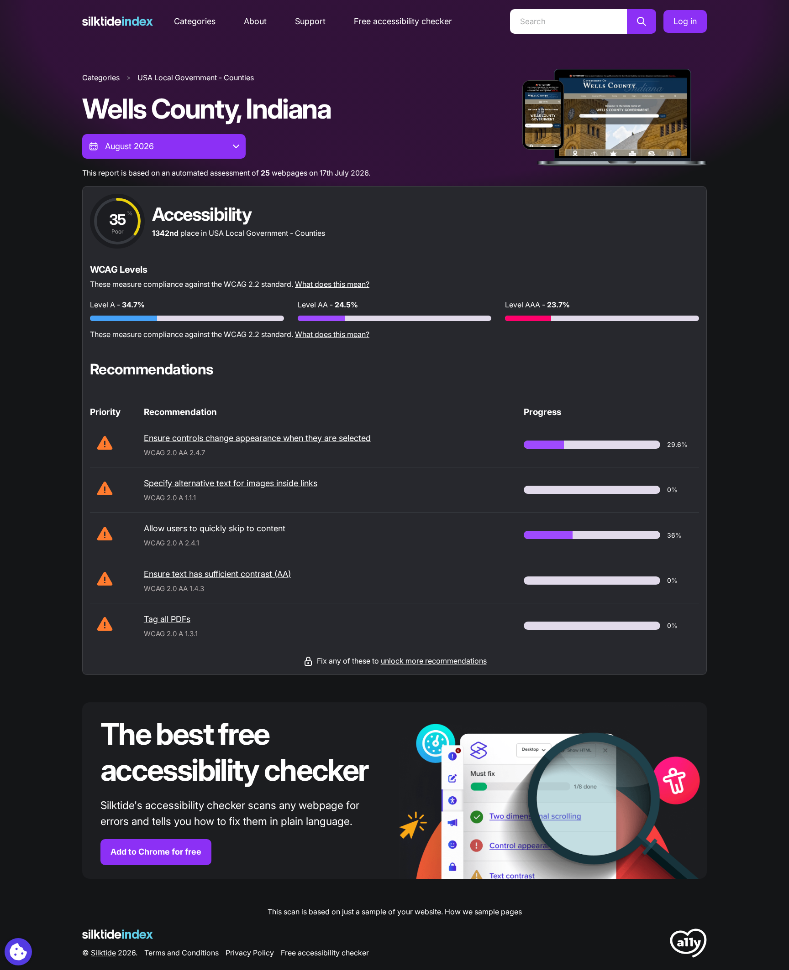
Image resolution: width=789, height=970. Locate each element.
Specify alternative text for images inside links (230, 483)
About (255, 21)
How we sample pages (483, 911)
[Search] (641, 21)
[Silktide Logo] (117, 934)
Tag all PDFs (167, 619)
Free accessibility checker (403, 21)
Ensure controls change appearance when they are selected (257, 438)
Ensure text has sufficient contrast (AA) (217, 574)
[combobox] (164, 146)
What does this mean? (332, 284)
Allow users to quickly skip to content (214, 528)
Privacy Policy (250, 952)
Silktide (103, 952)
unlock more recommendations (434, 660)
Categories (195, 21)
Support (310, 21)
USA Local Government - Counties (195, 77)
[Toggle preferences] (18, 951)
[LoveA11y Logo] (688, 945)
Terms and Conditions (181, 952)
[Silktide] (117, 21)
